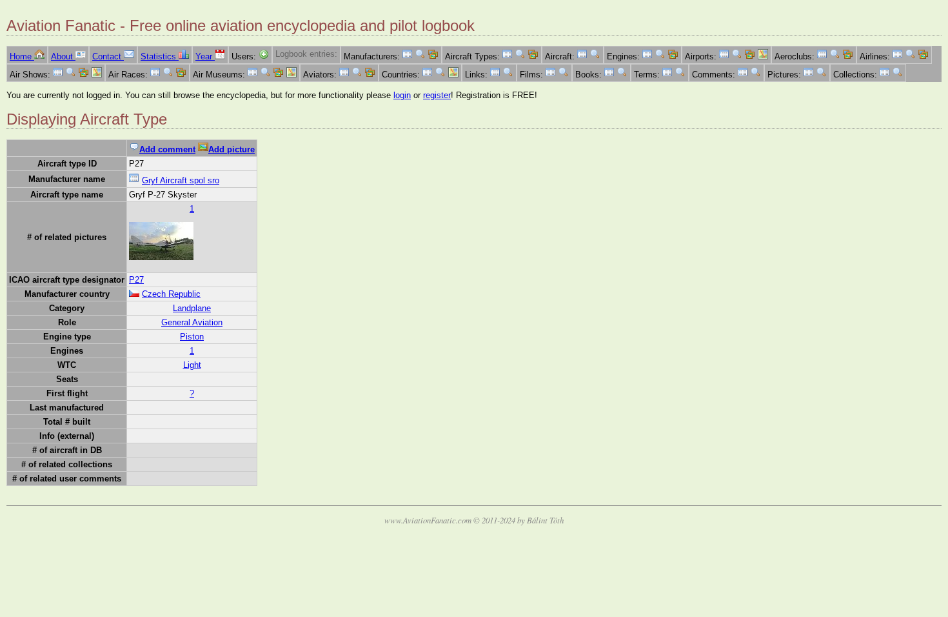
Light (192, 365)
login (402, 95)
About (63, 56)
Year (205, 56)
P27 (136, 280)
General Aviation (191, 322)
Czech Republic (171, 294)
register (437, 95)
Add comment (167, 149)
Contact (108, 56)
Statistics (160, 56)
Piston (192, 336)
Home (22, 56)
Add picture (231, 149)
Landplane (192, 308)
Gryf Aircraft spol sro (180, 180)
